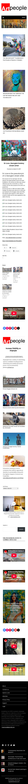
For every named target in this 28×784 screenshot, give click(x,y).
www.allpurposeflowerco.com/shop (13, 478)
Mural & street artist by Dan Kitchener (16, 274)
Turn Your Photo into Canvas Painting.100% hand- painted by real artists (14, 606)
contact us (10, 367)
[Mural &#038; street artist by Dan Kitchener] (17, 269)
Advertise (5, 696)
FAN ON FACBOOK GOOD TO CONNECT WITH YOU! (12, 539)
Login (3, 706)
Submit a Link (6, 693)
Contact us (5, 689)
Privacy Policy (6, 699)
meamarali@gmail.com (8, 727)
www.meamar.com (15, 517)
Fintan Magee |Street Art (10, 389)
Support (4, 703)
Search (5, 525)
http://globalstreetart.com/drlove (13, 237)
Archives (5, 486)
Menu (23, 17)
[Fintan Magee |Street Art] (7, 269)
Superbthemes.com (14, 781)
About (4, 686)
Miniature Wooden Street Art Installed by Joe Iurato (6, 292)
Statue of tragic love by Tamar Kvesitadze (12, 447)
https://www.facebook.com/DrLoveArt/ (12, 241)
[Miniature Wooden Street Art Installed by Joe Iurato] (7, 286)
